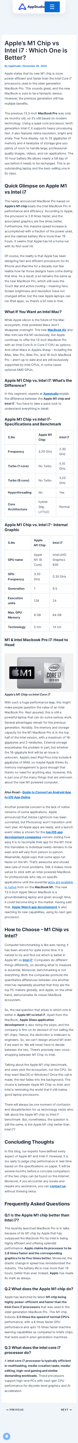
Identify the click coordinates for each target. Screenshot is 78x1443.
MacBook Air (57, 330)
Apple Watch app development (34, 907)
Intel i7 (28, 960)
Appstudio (51, 394)
